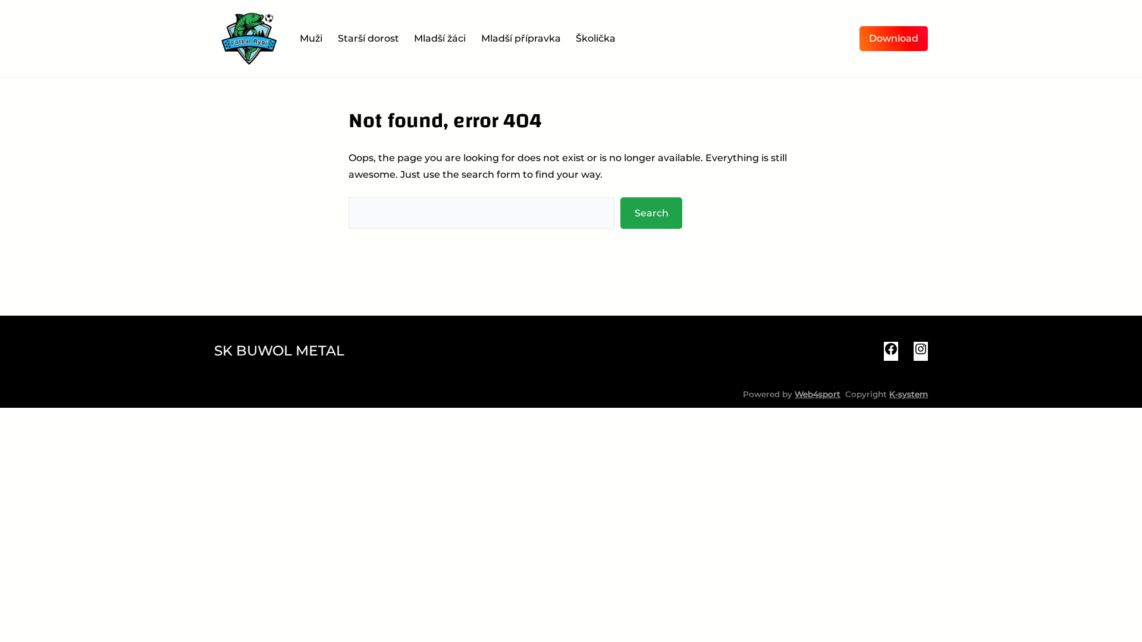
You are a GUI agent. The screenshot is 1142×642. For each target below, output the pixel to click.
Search (652, 213)
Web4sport (817, 394)
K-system (908, 394)
